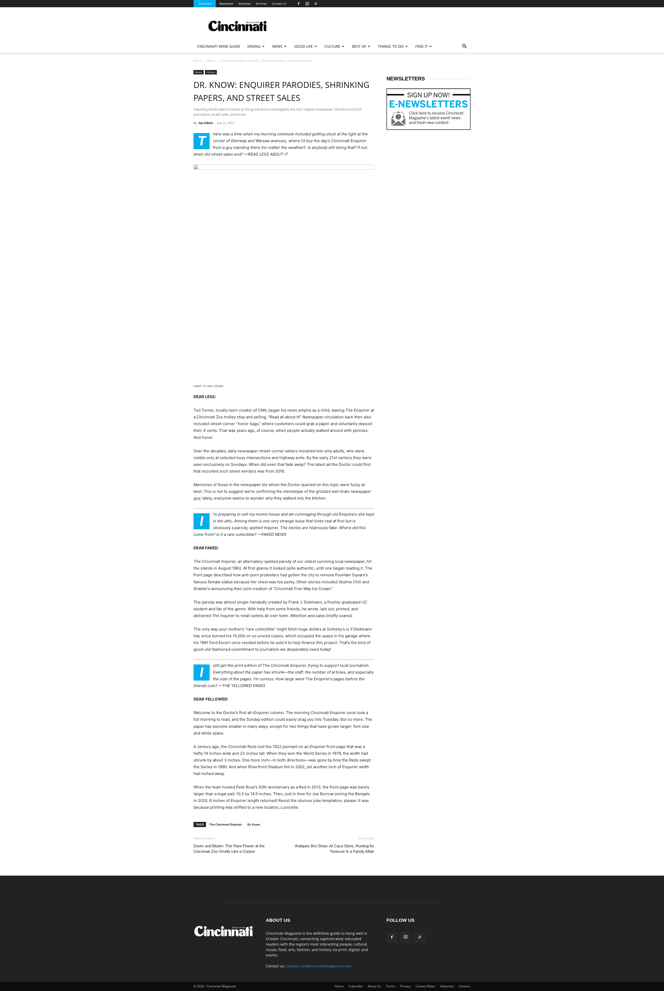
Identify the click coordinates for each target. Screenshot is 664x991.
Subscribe (205, 3)
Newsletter (226, 3)
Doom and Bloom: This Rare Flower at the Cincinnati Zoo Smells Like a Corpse (229, 849)
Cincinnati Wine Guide (218, 46)
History (210, 72)
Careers (465, 986)
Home (197, 60)
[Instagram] (307, 3)
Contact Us (279, 3)
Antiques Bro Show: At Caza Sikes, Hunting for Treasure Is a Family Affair (334, 849)
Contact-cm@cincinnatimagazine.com (319, 966)
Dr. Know (253, 824)
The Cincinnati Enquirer (225, 824)
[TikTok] (316, 3)
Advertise (244, 3)
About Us (374, 986)
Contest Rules (425, 986)
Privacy (405, 986)
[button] (464, 46)
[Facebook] (298, 3)
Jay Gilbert (205, 122)
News (211, 60)
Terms (390, 986)
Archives (261, 3)
